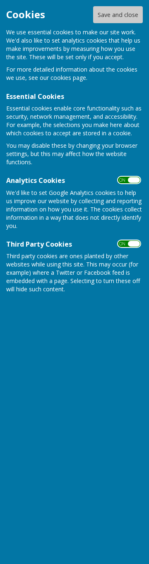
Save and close (118, 15)
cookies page (68, 78)
